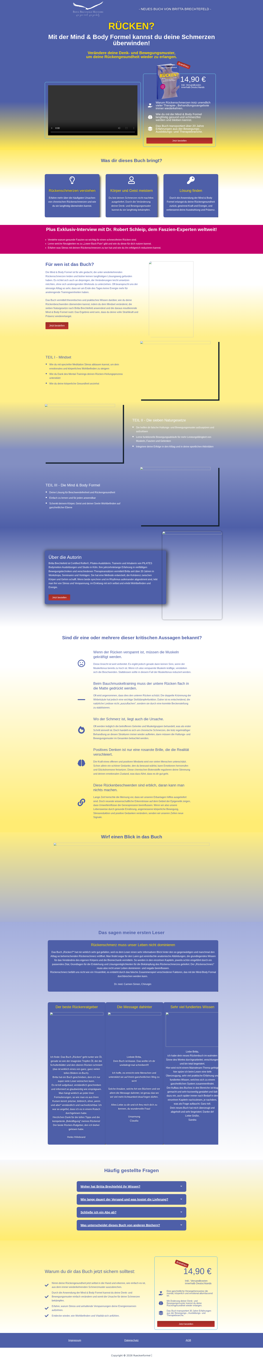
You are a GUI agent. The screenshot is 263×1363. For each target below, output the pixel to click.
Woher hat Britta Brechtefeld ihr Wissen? (110, 1186)
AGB (188, 1340)
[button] (131, 1186)
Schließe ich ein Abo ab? (98, 1212)
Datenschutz (131, 1340)
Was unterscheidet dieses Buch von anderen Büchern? (120, 1225)
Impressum (74, 1340)
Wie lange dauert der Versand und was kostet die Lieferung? (124, 1199)
